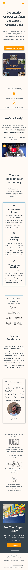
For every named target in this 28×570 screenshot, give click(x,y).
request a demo (15, 550)
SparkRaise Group (18, 565)
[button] (14, 84)
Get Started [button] (14, 545)
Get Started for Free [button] (14, 48)
